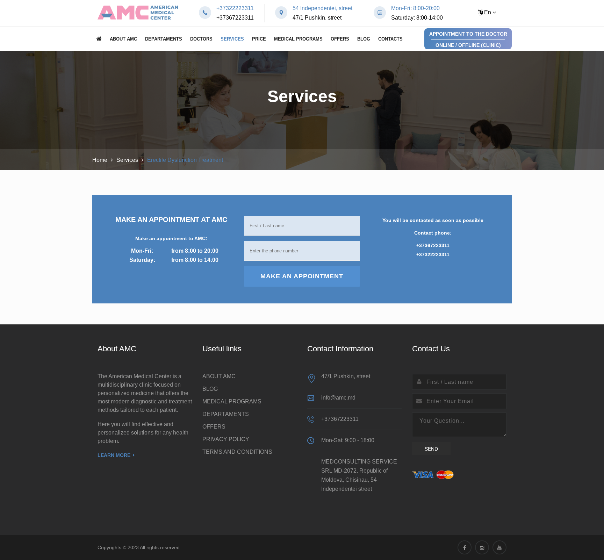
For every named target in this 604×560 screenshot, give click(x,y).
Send (431, 449)
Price (259, 39)
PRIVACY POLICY (225, 439)
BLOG (363, 39)
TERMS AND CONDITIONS (237, 452)
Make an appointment (301, 276)
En (487, 12)
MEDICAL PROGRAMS (298, 39)
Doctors (201, 39)
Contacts (390, 39)
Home (99, 160)
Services (232, 39)
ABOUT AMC (123, 39)
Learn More (114, 455)
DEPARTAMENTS (163, 39)
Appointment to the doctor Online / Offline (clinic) (468, 39)
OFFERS (340, 39)
